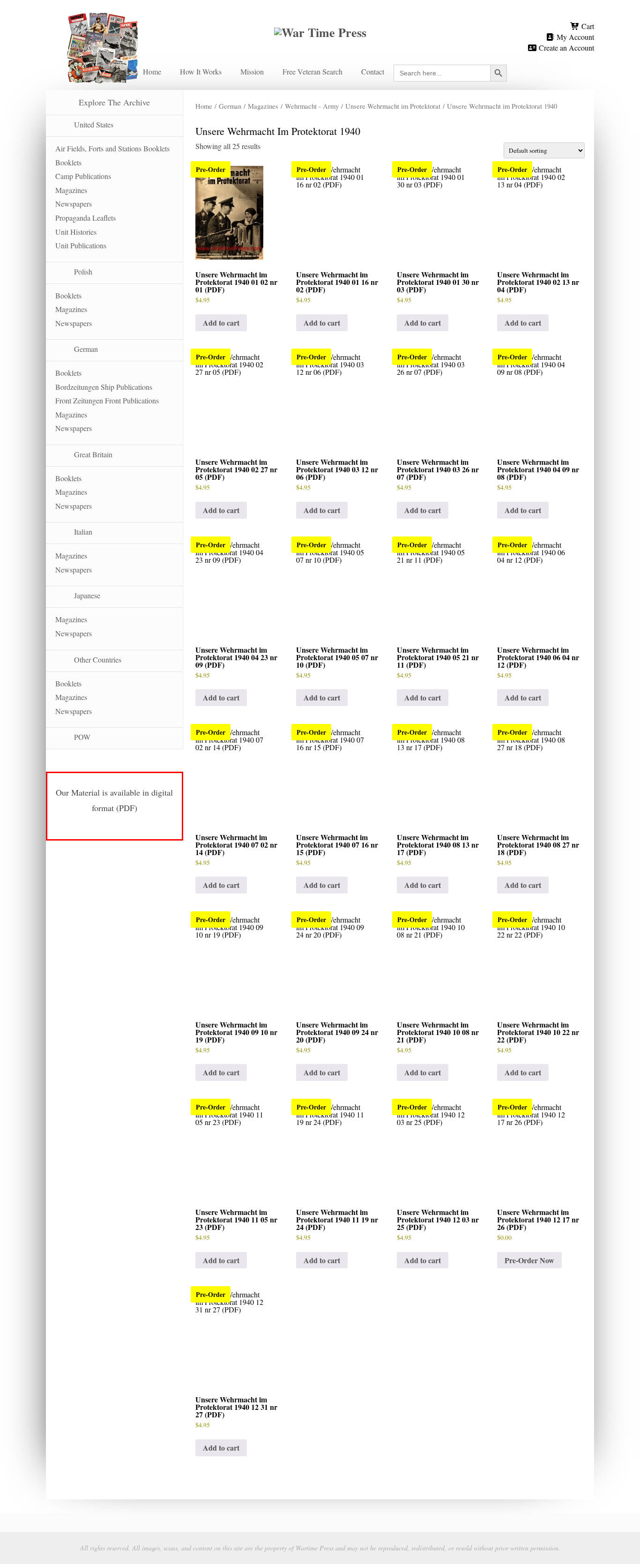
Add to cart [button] (221, 322)
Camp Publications (83, 176)
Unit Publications (80, 245)
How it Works (201, 71)
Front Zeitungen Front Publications (107, 400)
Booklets (68, 162)
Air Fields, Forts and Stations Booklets (112, 148)
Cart (587, 26)
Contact (372, 71)
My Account (574, 37)
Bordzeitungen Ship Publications (103, 387)
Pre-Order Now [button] (529, 1260)
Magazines (263, 106)
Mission (252, 71)
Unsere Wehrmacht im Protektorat (392, 106)
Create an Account (565, 47)
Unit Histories (76, 232)
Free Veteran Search (312, 71)
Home (152, 71)
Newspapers (73, 204)
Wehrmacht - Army (312, 106)
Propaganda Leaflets (85, 218)
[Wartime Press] (320, 16)
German (230, 106)
